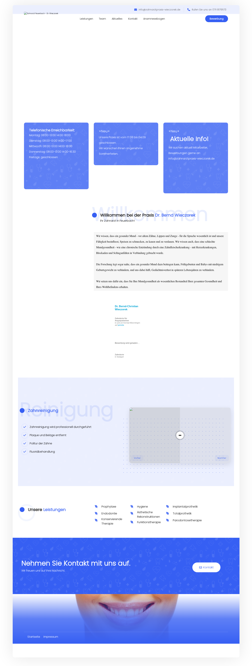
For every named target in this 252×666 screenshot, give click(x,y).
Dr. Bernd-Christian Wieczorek (126, 308)
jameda (121, 325)
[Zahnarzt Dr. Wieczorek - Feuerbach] (49, 21)
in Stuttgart (119, 356)
